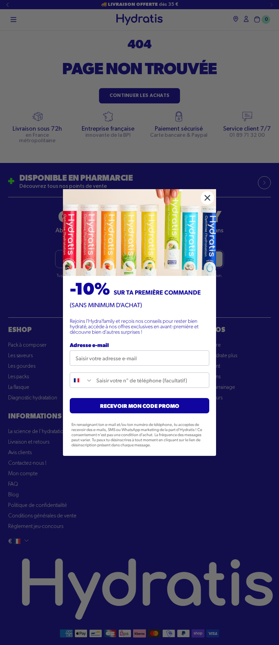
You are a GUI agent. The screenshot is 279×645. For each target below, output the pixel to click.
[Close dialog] (207, 198)
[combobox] (81, 380)
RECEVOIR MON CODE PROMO (139, 405)
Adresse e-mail (89, 344)
